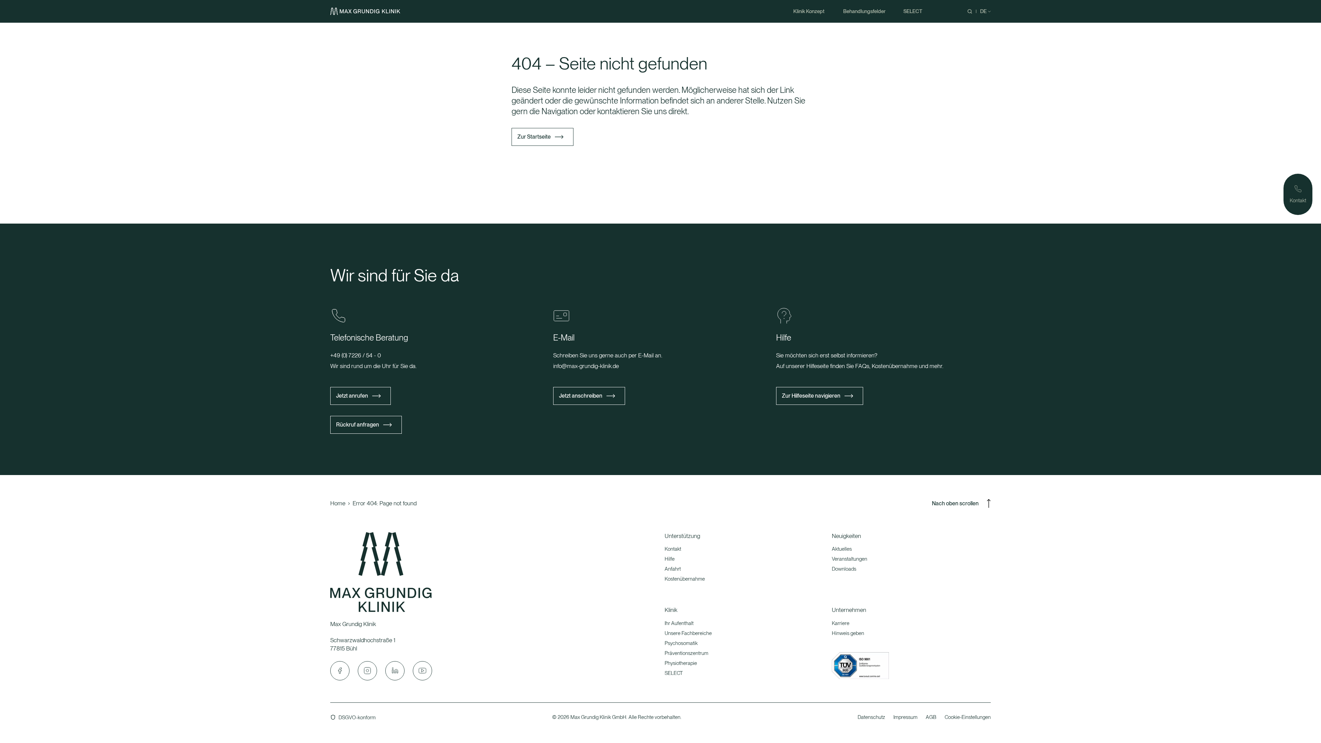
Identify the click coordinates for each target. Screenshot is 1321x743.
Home (337, 503)
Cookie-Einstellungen (968, 717)
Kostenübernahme (685, 579)
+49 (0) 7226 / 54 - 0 (355, 355)
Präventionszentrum (686, 653)
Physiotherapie (681, 663)
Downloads (844, 569)
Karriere (840, 623)
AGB (931, 717)
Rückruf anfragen (357, 424)
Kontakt (673, 549)
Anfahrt (673, 569)
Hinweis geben (848, 633)
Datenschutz (871, 717)
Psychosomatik (681, 643)
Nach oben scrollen (955, 503)
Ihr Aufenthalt (679, 623)
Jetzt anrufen (352, 395)
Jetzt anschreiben (580, 395)
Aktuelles (842, 549)
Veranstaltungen (849, 559)
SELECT (674, 673)
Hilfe (670, 559)
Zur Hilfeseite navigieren (811, 395)
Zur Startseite (534, 136)
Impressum (905, 717)
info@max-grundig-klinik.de (586, 366)
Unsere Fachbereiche (688, 633)
